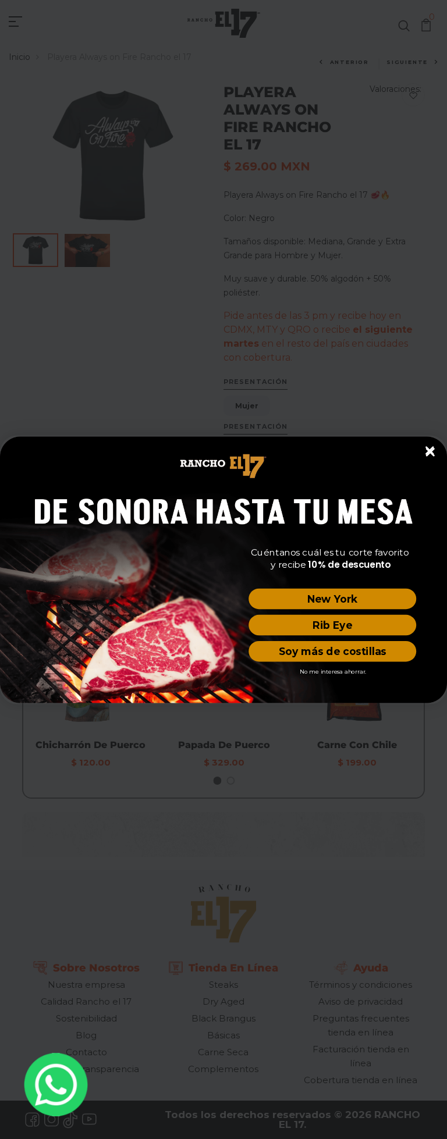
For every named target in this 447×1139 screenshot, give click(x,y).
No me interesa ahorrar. (333, 670)
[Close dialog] (429, 450)
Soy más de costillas (332, 651)
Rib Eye (332, 624)
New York (332, 598)
